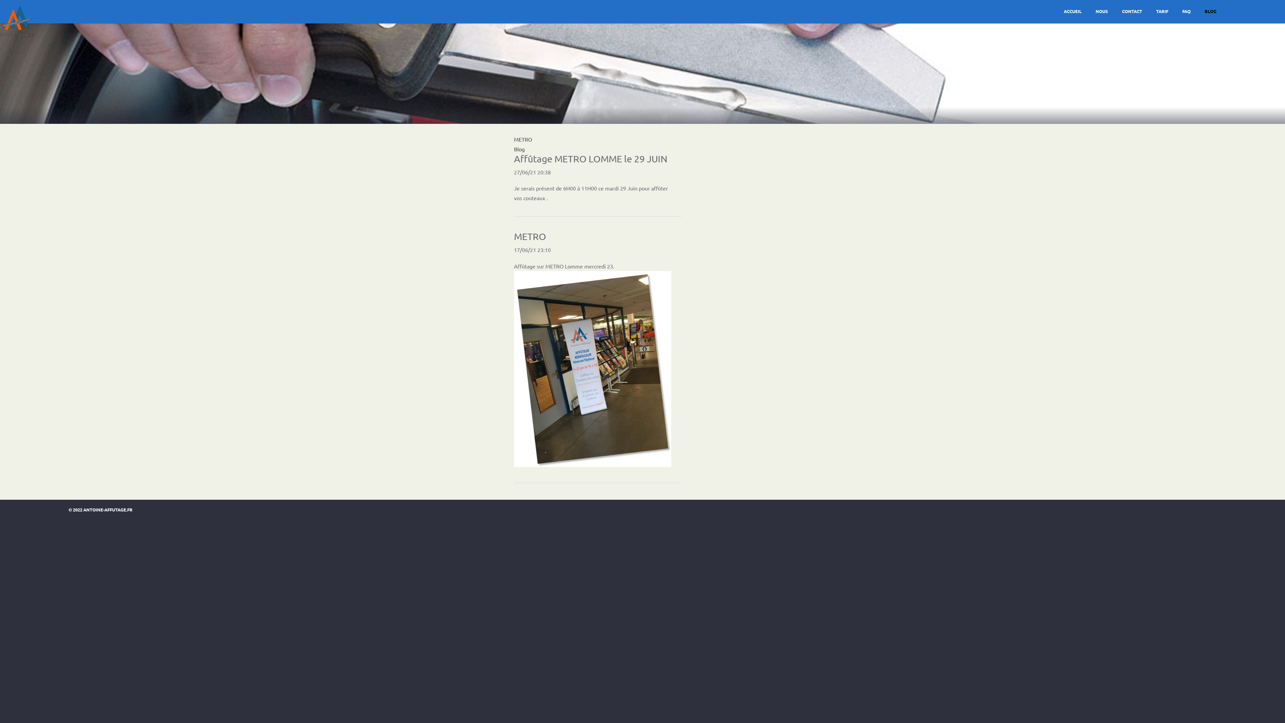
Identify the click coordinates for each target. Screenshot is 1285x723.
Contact (1132, 11)
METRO (530, 236)
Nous (1102, 11)
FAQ (1186, 11)
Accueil (1073, 11)
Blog (1210, 11)
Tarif (1162, 11)
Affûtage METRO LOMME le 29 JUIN (590, 158)
